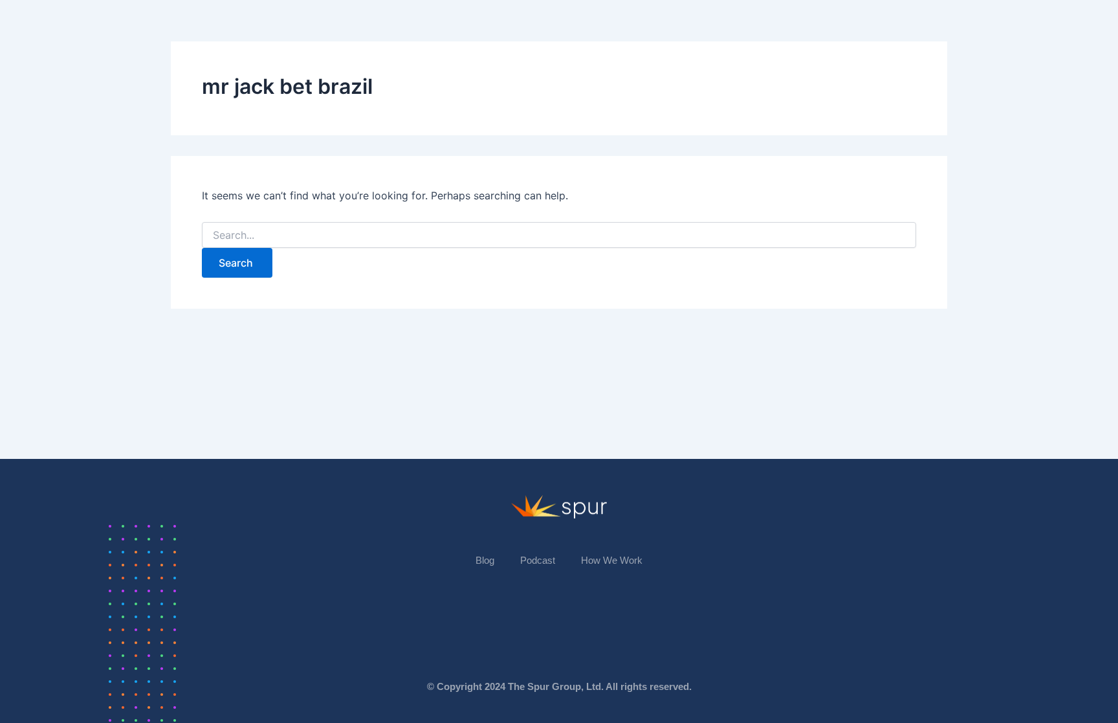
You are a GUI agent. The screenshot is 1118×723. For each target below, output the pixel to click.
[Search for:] (559, 235)
